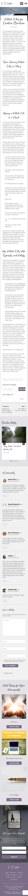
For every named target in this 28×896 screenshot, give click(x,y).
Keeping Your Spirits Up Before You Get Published (7, 409)
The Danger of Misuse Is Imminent (20, 408)
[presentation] (14, 435)
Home (7, 872)
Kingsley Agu (12, 589)
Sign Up (14, 857)
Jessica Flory (12, 479)
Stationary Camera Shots (16, 379)
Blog (14, 877)
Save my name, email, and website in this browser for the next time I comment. (14, 660)
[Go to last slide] (4, 443)
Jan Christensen (13, 533)
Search (22, 399)
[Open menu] (21, 3)
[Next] (23, 443)
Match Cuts (6, 379)
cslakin (10, 556)
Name (5, 641)
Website (5, 656)
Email (5, 648)
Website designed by (15, 892)
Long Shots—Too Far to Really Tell (12, 448)
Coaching (20, 872)
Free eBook (14, 879)
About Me (13, 872)
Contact (19, 877)
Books (20, 875)
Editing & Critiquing (11, 875)
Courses (8, 877)
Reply (5, 496)
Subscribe (22, 389)
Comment (6, 620)
